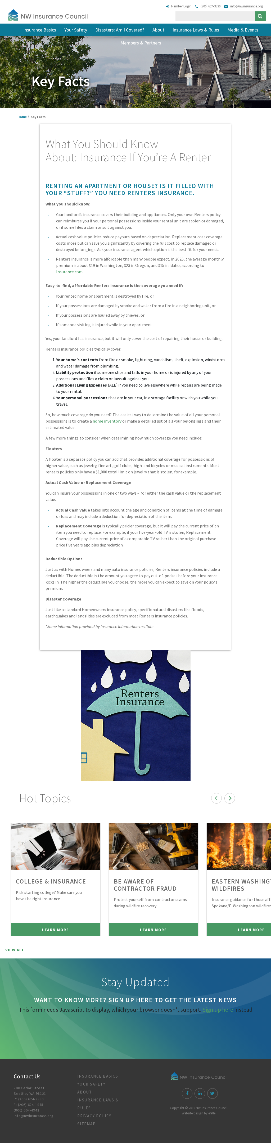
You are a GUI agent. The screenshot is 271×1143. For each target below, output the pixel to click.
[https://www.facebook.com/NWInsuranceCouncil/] (186, 1094)
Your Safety (75, 30)
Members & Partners (140, 43)
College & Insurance (51, 881)
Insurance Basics (39, 30)
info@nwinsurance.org (34, 1115)
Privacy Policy (94, 1115)
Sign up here (217, 1009)
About (158, 30)
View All (14, 949)
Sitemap (86, 1123)
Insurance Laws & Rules (196, 30)
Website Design (192, 1113)
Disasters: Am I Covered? (119, 30)
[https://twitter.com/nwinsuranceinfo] (212, 1094)
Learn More (55, 929)
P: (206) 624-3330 (29, 1099)
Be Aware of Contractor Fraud (145, 885)
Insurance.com (69, 271)
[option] (56, 879)
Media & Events (242, 30)
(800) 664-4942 (26, 1110)
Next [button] (229, 798)
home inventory (107, 421)
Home (22, 117)
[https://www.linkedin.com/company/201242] (199, 1094)
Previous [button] (216, 798)
